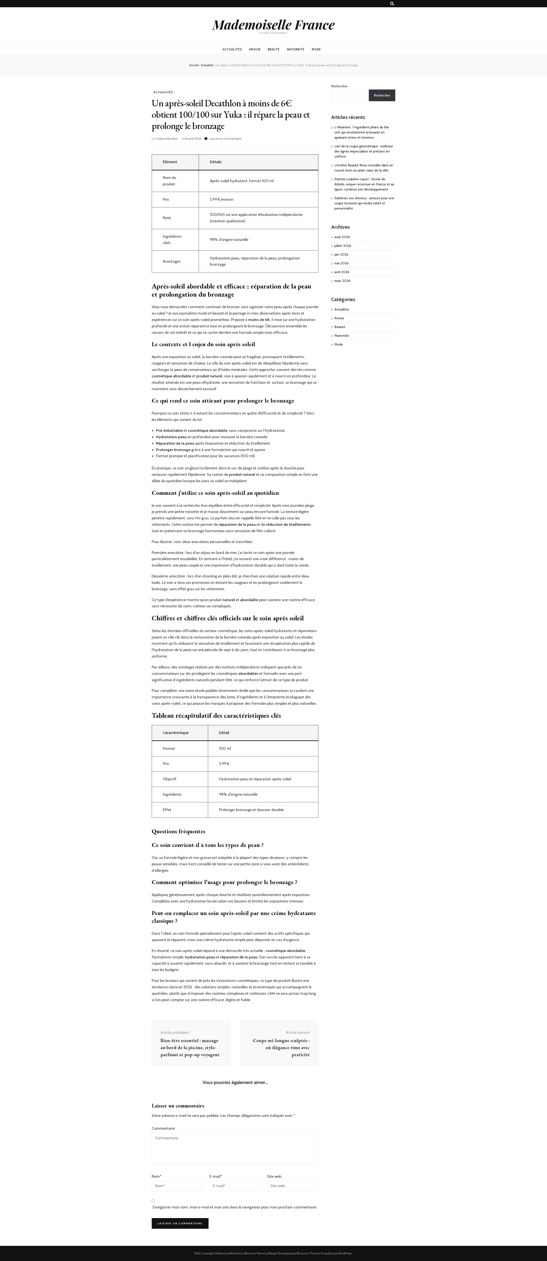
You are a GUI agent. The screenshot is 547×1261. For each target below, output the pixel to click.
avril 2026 (341, 272)
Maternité (295, 49)
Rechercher (339, 86)
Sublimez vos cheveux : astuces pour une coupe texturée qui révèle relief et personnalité (364, 203)
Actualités (232, 49)
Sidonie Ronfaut (167, 139)
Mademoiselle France (274, 24)
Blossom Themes (309, 1253)
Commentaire (163, 1128)
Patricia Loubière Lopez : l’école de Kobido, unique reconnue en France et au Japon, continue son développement (364, 184)
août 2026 (342, 237)
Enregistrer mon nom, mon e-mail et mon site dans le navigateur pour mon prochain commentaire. (235, 1207)
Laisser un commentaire (225, 139)
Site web (274, 1176)
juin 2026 (341, 254)
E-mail (215, 1176)
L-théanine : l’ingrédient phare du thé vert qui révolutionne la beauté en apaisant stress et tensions (361, 132)
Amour (254, 49)
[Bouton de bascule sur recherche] (392, 4)
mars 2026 (342, 281)
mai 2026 (341, 263)
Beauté (274, 49)
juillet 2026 (342, 246)
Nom (156, 1176)
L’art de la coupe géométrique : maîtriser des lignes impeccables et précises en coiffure (363, 151)
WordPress (345, 1253)
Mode (316, 49)
